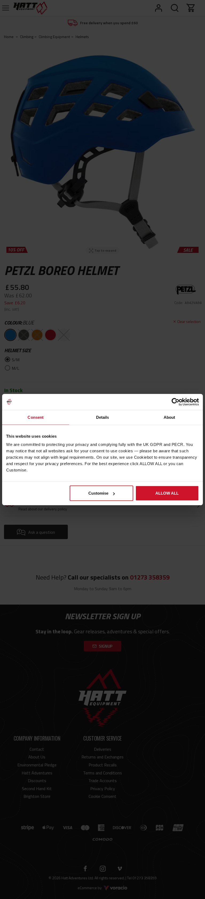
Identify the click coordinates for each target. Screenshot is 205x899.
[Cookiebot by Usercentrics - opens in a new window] (175, 402)
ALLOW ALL (167, 493)
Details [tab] (102, 417)
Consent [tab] (35, 417)
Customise (98, 493)
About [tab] (169, 417)
